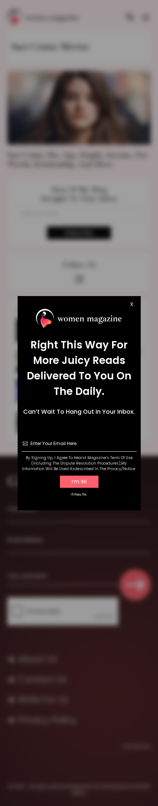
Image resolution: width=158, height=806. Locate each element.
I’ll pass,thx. (79, 495)
